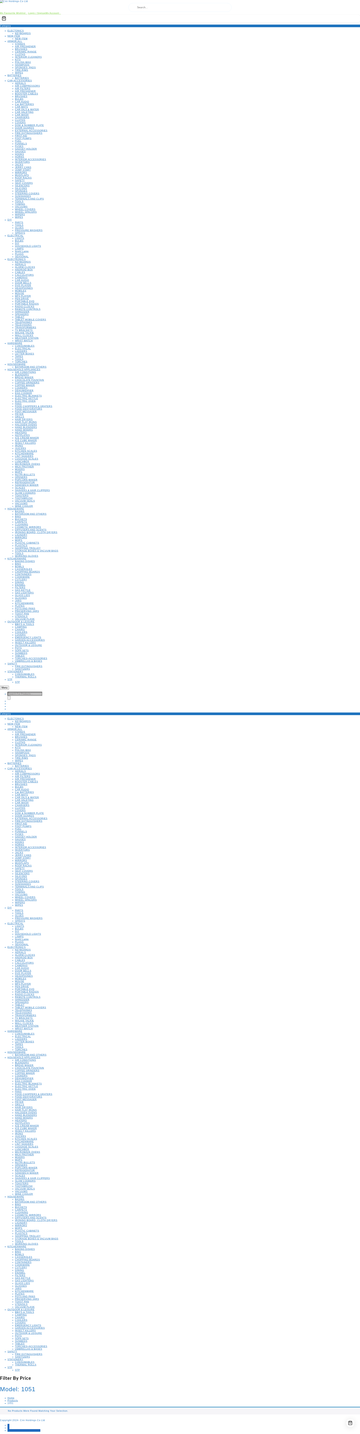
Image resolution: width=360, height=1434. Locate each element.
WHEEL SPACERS (26, 212)
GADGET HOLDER (26, 149)
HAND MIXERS (24, 430)
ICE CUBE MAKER (26, 440)
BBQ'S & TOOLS (24, 624)
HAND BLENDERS (26, 427)
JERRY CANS (23, 167)
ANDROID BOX (24, 269)
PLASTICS (21, 545)
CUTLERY (21, 579)
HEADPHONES (24, 288)
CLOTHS (20, 54)
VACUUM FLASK (25, 619)
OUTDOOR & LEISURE (21, 621)
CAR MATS (21, 107)
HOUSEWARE (16, 508)
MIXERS (20, 469)
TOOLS (19, 201)
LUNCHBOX (22, 461)
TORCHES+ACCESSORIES (31, 658)
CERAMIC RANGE (26, 51)
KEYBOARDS (23, 33)
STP (10, 679)
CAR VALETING (24, 112)
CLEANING (21, 524)
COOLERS (21, 632)
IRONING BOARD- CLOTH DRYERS (36, 532)
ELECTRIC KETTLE (26, 398)
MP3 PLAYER (23, 296)
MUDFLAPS (22, 175)
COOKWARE (22, 577)
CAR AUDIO (22, 101)
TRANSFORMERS (25, 327)
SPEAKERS (22, 314)
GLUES (19, 227)
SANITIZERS (22, 669)
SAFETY (20, 180)
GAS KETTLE (23, 590)
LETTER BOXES (24, 353)
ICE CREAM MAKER (27, 438)
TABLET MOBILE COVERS (30, 319)
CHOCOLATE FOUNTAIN (29, 380)
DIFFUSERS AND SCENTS (30, 529)
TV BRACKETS (24, 330)
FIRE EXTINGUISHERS (28, 133)
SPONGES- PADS (25, 67)
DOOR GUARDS (24, 128)
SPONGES (21, 191)
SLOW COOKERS (25, 493)
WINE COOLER (24, 506)
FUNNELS (21, 143)
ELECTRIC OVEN (25, 401)
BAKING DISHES (25, 561)
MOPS (18, 472)
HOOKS (19, 154)
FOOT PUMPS (23, 138)
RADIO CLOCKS (24, 306)
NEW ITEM (14, 36)
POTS (18, 648)
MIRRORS (21, 172)
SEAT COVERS (24, 183)
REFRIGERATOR (25, 482)
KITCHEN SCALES (26, 451)
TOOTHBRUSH (24, 498)
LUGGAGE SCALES (26, 459)
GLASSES (21, 598)
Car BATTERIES (24, 104)
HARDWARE (15, 343)
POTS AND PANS (25, 608)
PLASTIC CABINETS (27, 543)
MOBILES (20, 290)
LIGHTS (19, 238)
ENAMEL (20, 585)
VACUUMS (21, 206)
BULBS (19, 99)
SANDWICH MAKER (27, 485)
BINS (18, 516)
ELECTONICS (16, 30)
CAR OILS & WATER (27, 109)
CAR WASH (22, 114)
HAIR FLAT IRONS (26, 422)
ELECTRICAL (15, 235)
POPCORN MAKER (26, 480)
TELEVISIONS (23, 325)
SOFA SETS (22, 650)
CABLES (20, 272)
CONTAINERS (23, 574)
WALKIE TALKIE (24, 332)
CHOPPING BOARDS (27, 571)
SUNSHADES (23, 196)
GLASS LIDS (22, 595)
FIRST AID (21, 136)
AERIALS (20, 83)
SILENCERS (22, 185)
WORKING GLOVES (26, 556)
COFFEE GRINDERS (27, 382)
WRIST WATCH (24, 340)
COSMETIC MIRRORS (28, 527)
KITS (18, 59)
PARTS (19, 222)
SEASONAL (22, 256)
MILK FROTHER (24, 466)
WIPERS (20, 214)
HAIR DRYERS (24, 419)
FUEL (18, 141)
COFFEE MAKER (25, 385)
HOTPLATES (22, 435)
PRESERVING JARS (27, 611)
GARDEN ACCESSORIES (30, 640)
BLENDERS (22, 375)
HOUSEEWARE (17, 364)
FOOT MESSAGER (26, 411)
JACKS (19, 164)
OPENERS (21, 477)
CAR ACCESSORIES (20, 80)
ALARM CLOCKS (25, 267)
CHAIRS (20, 629)
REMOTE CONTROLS (27, 309)
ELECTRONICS (17, 259)
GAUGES (20, 151)
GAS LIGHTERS (24, 592)
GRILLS (19, 417)
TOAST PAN (22, 614)
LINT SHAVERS (24, 456)
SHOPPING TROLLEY (28, 548)
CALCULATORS (24, 275)
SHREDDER (22, 311)
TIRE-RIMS (21, 70)
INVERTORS (22, 162)
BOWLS (19, 566)
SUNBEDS (21, 653)
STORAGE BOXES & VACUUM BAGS (36, 550)
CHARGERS (22, 117)
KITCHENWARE (24, 453)
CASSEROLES (23, 569)
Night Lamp (22, 251)
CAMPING (21, 627)
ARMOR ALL (15, 41)
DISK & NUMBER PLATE (29, 125)
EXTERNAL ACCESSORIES (31, 130)
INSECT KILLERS (25, 443)
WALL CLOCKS (24, 335)
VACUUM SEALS (25, 501)
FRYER (19, 414)
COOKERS (21, 388)
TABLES (20, 656)
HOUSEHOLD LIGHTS (28, 246)
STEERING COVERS (27, 193)
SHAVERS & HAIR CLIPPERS (32, 490)
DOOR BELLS (23, 283)
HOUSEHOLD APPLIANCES (24, 369)
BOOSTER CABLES (26, 93)
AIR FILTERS (22, 88)
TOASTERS (21, 495)
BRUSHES (21, 49)
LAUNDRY (21, 535)
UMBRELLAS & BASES (28, 661)
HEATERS (21, 432)
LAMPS (19, 248)
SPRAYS (20, 233)
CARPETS (21, 522)
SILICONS (21, 188)
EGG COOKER (23, 393)
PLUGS (19, 254)
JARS (18, 600)
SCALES (20, 487)
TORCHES (21, 361)
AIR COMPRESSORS (27, 86)
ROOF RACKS (23, 178)
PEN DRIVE (22, 298)
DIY (10, 220)
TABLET (19, 317)
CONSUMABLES (24, 346)
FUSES (19, 146)
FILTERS (20, 587)
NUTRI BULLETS (25, 474)
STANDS (20, 44)
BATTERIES (14, 75)
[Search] (9, 698)
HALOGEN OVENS (26, 424)
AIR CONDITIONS (25, 372)
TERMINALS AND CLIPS (29, 199)
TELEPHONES (23, 322)
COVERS (20, 122)
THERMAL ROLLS (25, 677)
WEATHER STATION (27, 338)
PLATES (20, 606)
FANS (18, 403)
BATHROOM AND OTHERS (30, 367)
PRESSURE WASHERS (29, 230)
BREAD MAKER (24, 377)
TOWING (20, 204)
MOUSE (19, 293)
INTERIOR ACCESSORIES (30, 159)
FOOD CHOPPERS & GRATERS (33, 406)
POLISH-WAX (23, 62)
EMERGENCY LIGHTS (28, 637)
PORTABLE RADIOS (27, 304)
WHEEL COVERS (25, 209)
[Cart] (180, 18)
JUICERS (20, 448)
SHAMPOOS (22, 65)
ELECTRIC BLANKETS (28, 396)
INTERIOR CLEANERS (28, 57)
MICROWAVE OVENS (27, 464)
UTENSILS (21, 616)
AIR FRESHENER (25, 46)
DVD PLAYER (23, 285)
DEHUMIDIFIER (24, 390)
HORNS (19, 157)
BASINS (19, 511)
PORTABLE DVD (24, 301)
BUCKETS (21, 519)
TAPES (19, 356)
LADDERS (21, 351)
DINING (19, 582)
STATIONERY (15, 671)
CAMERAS (21, 277)
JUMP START (23, 170)
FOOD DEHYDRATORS (28, 409)
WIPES (19, 72)
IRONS (19, 445)
